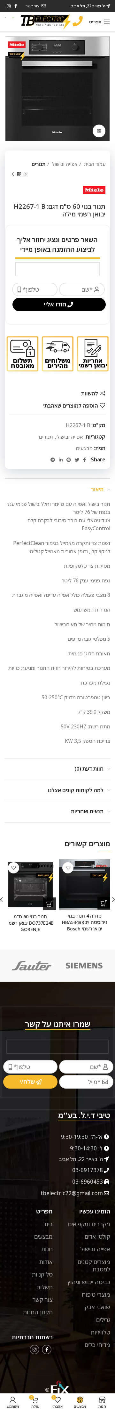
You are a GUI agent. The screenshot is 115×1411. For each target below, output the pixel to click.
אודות (46, 1262)
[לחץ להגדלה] (99, 131)
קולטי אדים (97, 1236)
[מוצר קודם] (25, 174)
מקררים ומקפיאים (89, 1224)
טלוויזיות (100, 1332)
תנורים (38, 164)
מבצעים (84, 448)
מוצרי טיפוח (96, 1294)
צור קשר (43, 1299)
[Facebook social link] (84, 460)
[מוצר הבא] (13, 174)
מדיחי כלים (97, 1345)
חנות (47, 1249)
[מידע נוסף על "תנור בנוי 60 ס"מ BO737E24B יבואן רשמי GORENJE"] (49, 903)
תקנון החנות (38, 1312)
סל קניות (42, 1274)
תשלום (44, 1287)
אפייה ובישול (64, 164)
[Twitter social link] (77, 460)
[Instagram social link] (8, 6)
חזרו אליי (55, 304)
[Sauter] (31, 966)
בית (48, 1224)
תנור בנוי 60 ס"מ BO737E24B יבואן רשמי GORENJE (30, 922)
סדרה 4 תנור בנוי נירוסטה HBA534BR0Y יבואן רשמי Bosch (84, 922)
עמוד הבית (94, 164)
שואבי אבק (97, 1307)
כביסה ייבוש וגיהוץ (88, 1282)
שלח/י (27, 1081)
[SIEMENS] (84, 966)
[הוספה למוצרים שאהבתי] (67, 867)
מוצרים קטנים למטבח (94, 1265)
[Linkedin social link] (61, 460)
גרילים (103, 1320)
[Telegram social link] (53, 460)
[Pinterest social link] (69, 460)
